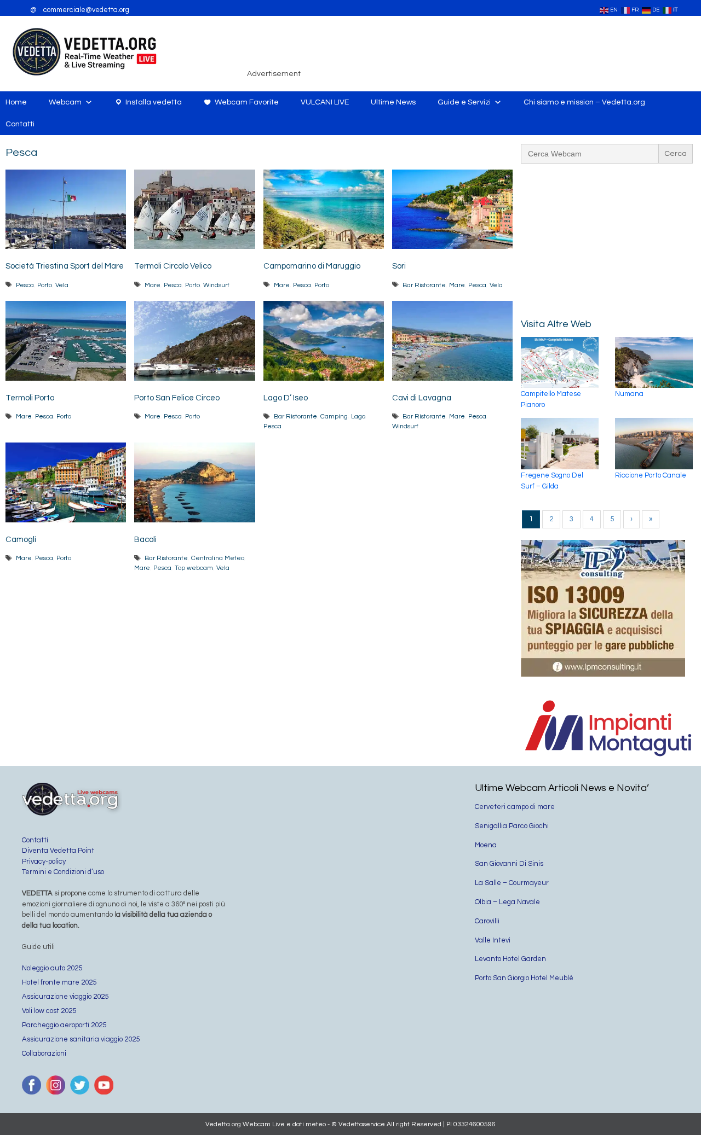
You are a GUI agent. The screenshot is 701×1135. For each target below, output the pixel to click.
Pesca (25, 285)
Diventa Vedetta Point (58, 850)
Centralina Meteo (217, 558)
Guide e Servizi (464, 102)
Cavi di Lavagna (421, 398)
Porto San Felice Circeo (177, 398)
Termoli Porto (29, 398)
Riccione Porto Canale (650, 475)
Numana (629, 394)
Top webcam (194, 567)
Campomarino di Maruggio (311, 266)
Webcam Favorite (247, 102)
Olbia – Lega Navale (507, 902)
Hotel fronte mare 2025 (59, 982)
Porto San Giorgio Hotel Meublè (524, 978)
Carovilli (487, 921)
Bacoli (145, 540)
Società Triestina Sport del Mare (64, 266)
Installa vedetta (153, 102)
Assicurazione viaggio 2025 (65, 996)
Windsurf (216, 285)
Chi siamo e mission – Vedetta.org (584, 102)
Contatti (20, 124)
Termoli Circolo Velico (172, 266)
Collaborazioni (44, 1053)
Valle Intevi (492, 940)
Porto (44, 285)
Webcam (65, 102)
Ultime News (393, 102)
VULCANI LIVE (325, 102)
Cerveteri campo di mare (515, 807)
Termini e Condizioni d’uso (63, 872)
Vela (61, 285)
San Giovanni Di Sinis (509, 864)
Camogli (20, 540)
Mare (152, 285)
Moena (486, 845)
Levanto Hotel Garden (510, 959)
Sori (399, 266)
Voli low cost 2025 (49, 1011)
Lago (358, 416)
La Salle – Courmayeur (512, 883)
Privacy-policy (44, 861)
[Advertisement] (501, 51)
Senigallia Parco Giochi (512, 826)
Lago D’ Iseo (285, 398)
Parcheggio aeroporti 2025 (64, 1025)
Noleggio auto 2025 (52, 968)
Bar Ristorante (424, 285)
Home (16, 102)
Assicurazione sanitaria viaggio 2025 (81, 1039)
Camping (334, 416)
